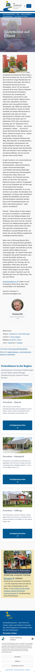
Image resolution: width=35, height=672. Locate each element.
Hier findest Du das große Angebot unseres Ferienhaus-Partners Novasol (16, 591)
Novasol (8, 578)
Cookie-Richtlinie (9, 669)
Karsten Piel (8, 38)
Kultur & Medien (15, 337)
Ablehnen (17, 661)
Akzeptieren (17, 656)
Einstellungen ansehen (18, 665)
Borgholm (12, 340)
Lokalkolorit (13, 334)
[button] (32, 639)
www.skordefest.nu (10, 282)
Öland (19, 340)
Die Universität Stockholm (18, 349)
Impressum (27, 669)
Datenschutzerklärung (19, 669)
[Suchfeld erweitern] (28, 6)
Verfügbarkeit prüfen (17, 425)
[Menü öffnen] (25, 6)
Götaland (20, 343)
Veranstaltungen (24, 334)
